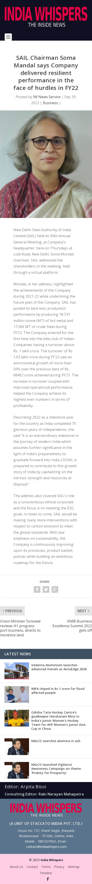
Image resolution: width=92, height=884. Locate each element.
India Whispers (52, 860)
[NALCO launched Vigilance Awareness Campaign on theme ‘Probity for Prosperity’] (16, 770)
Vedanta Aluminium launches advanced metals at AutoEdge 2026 (59, 667)
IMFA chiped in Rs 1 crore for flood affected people (57, 691)
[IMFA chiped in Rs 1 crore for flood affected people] (16, 694)
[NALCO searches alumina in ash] (16, 746)
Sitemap (73, 867)
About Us (16, 867)
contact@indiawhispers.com (46, 847)
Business (50, 102)
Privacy (59, 867)
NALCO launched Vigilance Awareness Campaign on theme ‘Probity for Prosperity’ (56, 768)
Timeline (46, 873)
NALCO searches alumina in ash (55, 741)
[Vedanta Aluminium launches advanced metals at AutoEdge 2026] (16, 670)
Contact (32, 867)
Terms (46, 867)
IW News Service (47, 96)
